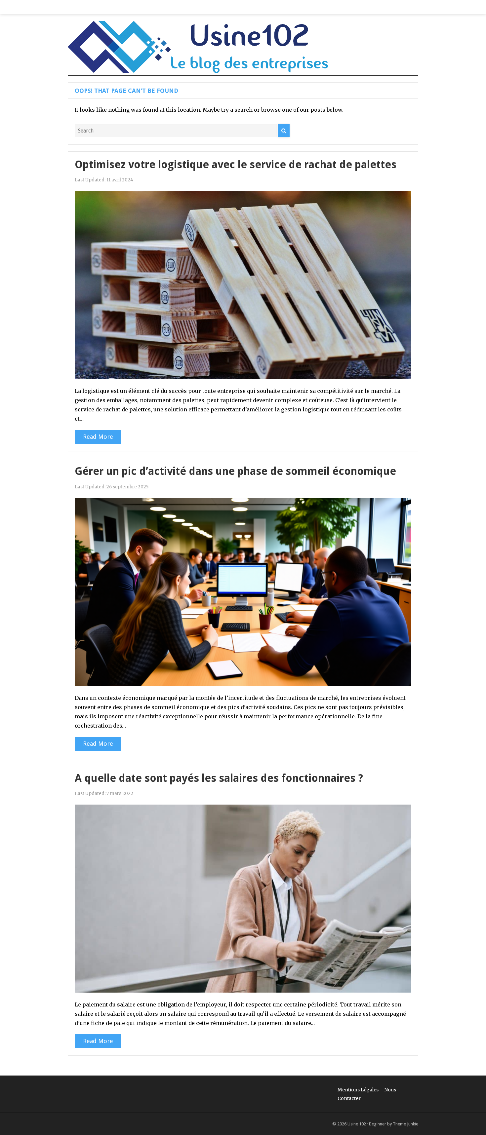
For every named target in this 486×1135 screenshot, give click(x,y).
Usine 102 (356, 1123)
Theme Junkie (405, 1123)
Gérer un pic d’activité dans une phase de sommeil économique (235, 471)
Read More (98, 436)
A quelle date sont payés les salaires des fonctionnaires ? (219, 778)
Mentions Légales (358, 1090)
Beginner (377, 1123)
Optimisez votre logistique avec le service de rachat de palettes (235, 164)
